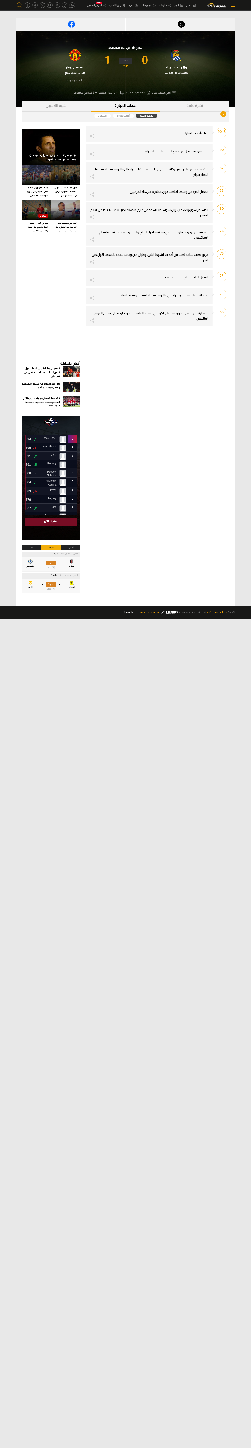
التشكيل (102, 115)
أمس (71, 547)
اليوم (51, 547)
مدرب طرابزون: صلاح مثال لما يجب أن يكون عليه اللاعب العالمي (37, 191)
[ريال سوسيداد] (176, 55)
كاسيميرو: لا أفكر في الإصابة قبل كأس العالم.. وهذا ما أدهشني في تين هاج (42, 372)
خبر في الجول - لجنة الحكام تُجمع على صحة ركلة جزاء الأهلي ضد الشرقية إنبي (38, 227)
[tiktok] (64, 5)
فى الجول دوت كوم (217, 612)
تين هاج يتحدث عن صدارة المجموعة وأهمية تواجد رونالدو (41, 385)
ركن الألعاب (115, 5)
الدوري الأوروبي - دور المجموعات (125, 47)
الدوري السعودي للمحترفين (67, 575)
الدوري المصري (94, 5)
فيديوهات (146, 5)
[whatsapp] (72, 5)
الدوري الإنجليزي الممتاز (69, 554)
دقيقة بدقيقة (147, 115)
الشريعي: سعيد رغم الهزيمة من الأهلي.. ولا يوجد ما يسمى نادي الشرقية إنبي (66, 227)
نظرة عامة (194, 105)
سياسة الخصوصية (149, 612)
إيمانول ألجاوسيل (172, 72)
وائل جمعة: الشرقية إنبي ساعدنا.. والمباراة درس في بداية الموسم (65, 191)
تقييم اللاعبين (56, 105)
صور (131, 5)
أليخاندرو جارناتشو (73, 80)
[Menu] (231, 5)
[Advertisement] (51, 298)
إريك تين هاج (71, 72)
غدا (31, 547)
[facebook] (27, 5)
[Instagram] (50, 5)
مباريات (163, 5)
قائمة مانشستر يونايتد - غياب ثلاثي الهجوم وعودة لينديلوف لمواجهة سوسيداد (41, 402)
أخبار (177, 5)
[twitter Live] (42, 5)
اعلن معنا (129, 612)
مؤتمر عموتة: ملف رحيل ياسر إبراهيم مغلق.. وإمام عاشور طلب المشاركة (52, 157)
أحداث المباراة (125, 105)
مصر (189, 5)
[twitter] (35, 5)
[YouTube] (57, 5)
